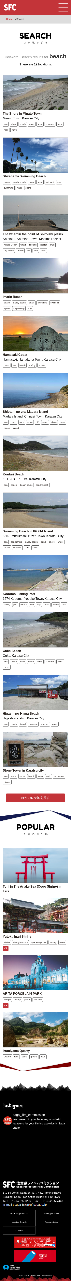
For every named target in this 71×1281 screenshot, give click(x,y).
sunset (42, 365)
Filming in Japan (51, 1214)
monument (59, 776)
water (31, 124)
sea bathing (16, 542)
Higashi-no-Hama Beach (21, 713)
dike (36, 250)
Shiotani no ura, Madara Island (25, 411)
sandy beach (19, 182)
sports (7, 308)
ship (30, 308)
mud (52, 245)
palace (27, 999)
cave (43, 1056)
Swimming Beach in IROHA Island (28, 531)
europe (7, 999)
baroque (38, 999)
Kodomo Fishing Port (19, 594)
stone (30, 422)
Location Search (19, 1222)
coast (31, 182)
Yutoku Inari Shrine (17, 936)
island (16, 428)
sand (40, 124)
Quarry (7, 1056)
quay (60, 124)
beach (23, 124)
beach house (26, 485)
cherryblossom (20, 942)
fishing (7, 604)
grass (6, 667)
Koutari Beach (13, 474)
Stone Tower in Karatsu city (23, 770)
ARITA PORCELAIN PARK (22, 993)
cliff (37, 422)
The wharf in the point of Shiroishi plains (33, 234)
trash (62, 422)
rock (6, 130)
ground (34, 1056)
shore (13, 124)
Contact (19, 1230)
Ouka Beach (12, 651)
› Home (9, 19)
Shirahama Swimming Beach (24, 176)
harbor (24, 604)
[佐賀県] (11, 1268)
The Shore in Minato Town (22, 113)
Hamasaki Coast (15, 354)
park (27, 547)
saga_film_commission (29, 1115)
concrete (50, 124)
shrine (7, 942)
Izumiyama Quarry (16, 1050)
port (15, 604)
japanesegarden (38, 942)
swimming (8, 188)
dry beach (9, 250)
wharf (23, 245)
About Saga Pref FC (19, 1214)
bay (39, 604)
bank (43, 250)
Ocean (20, 250)
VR (5, 948)
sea (5, 124)
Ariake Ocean (10, 245)
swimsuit (50, 182)
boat (64, 604)
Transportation (51, 1222)
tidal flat (43, 245)
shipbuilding (18, 308)
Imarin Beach (12, 297)
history (7, 782)
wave (14, 130)
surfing (32, 365)
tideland (32, 245)
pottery (17, 999)
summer (45, 724)
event (62, 942)
